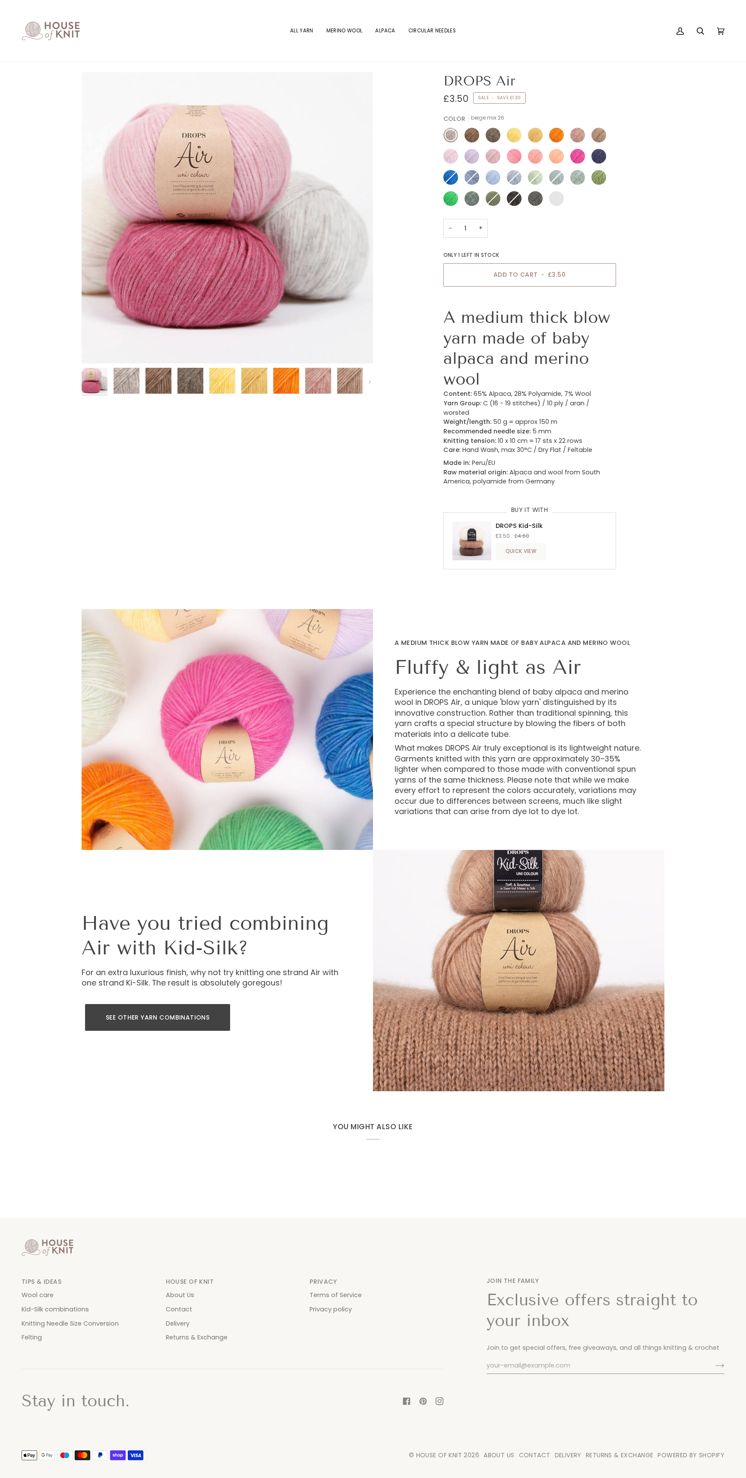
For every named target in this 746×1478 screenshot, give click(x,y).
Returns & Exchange (197, 1337)
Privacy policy (331, 1309)
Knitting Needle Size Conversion (70, 1323)
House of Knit (439, 1455)
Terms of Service (336, 1295)
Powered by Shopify (690, 1455)
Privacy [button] (323, 1281)
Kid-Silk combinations (55, 1309)
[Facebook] (407, 1401)
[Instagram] (439, 1401)
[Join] (713, 1366)
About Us (180, 1295)
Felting (32, 1337)
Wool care (38, 1295)
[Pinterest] (423, 1401)
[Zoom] (97, 347)
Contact (179, 1309)
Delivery (178, 1323)
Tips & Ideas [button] (41, 1281)
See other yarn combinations (157, 1017)
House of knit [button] (190, 1281)
